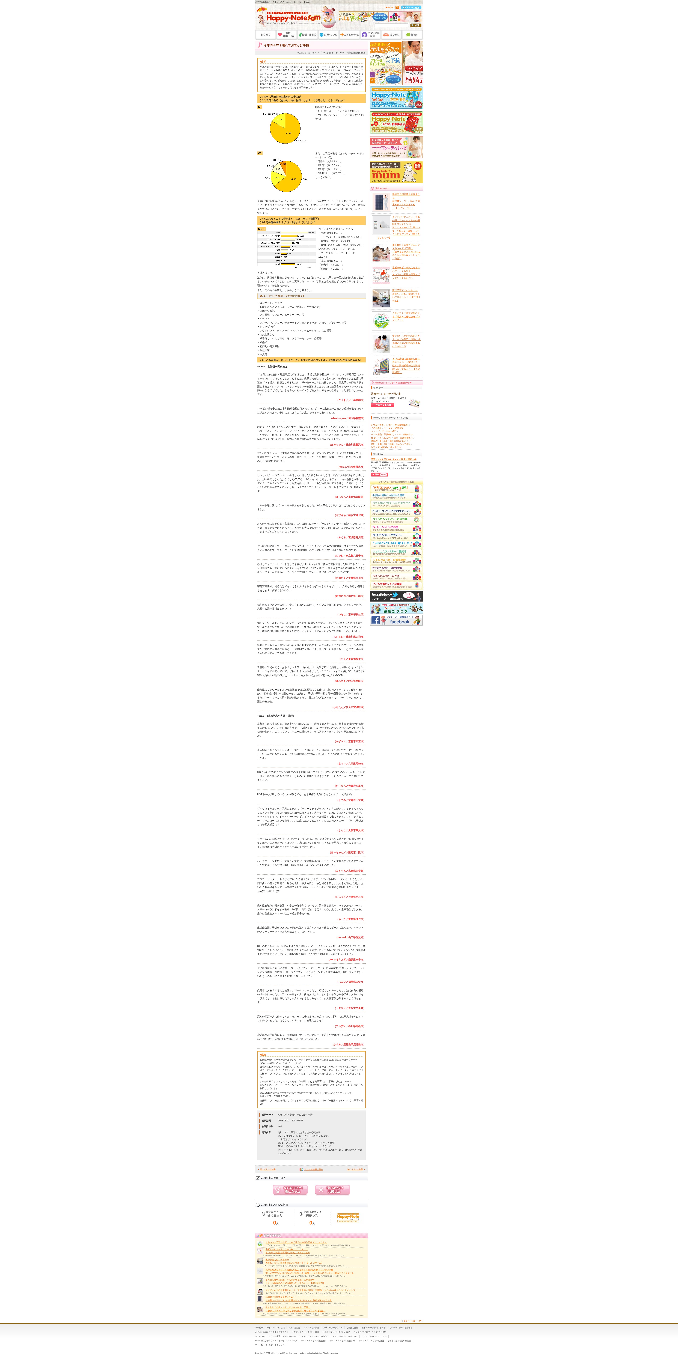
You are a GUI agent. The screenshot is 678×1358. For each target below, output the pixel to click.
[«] (342, 17)
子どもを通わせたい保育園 (399, 1341)
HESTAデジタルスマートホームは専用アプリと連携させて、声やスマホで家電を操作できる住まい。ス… (304, 1266)
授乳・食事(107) (379, 444)
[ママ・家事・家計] (370, 35)
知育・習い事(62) (379, 447)
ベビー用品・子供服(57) (382, 434)
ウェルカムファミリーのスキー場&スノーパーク (276, 1341)
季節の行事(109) (379, 441)
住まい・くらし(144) (381, 438)
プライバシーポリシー (333, 1328)
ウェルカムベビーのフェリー (374, 1336)
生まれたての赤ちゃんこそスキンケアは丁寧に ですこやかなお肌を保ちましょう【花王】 (406, 251)
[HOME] (265, 35)
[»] (417, 17)
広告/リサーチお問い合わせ (373, 1328)
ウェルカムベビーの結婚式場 (342, 1341)
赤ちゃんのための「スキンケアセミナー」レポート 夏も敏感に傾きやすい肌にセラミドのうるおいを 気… (305, 1314)
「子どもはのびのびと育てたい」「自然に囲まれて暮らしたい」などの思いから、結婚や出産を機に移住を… (309, 1245)
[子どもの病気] (349, 35)
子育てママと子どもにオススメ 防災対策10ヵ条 (394, 459)
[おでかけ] (391, 35)
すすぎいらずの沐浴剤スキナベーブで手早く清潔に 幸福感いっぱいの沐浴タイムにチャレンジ (310, 1290)
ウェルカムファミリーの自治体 (313, 1336)
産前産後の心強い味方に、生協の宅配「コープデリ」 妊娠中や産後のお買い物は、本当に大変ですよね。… (305, 1255)
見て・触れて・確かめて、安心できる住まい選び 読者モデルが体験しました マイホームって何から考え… (305, 1286)
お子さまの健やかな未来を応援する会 (271, 1332)
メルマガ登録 (294, 1328)
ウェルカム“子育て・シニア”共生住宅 (370, 1332)
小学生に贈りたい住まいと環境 (336, 1332)
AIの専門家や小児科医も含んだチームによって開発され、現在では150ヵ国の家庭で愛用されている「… (304, 1276)
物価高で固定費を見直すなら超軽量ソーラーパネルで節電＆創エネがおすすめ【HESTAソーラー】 (406, 201)
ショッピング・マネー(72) (383, 431)
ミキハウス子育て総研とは (400, 1328)
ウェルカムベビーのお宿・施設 (344, 1336)
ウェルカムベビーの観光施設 (313, 1341)
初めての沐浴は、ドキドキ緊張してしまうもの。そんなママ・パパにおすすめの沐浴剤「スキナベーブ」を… (309, 1293)
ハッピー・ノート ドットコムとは (270, 1328)
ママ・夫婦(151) (404, 434)
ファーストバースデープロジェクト (270, 1345)
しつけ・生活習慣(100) (397, 425)
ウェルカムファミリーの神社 (371, 1341)
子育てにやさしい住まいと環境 (305, 1332)
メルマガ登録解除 (311, 1328)
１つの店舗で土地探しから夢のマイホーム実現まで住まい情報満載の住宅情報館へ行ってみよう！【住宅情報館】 (406, 365)
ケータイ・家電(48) (393, 428)
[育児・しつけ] (328, 35)
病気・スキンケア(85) (399, 444)
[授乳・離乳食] (307, 35)
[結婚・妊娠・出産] (286, 35)
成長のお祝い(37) (397, 441)
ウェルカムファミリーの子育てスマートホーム (275, 1336)
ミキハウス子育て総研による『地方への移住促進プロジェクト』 (296, 1242)
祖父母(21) (395, 447)
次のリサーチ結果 (355, 1169)
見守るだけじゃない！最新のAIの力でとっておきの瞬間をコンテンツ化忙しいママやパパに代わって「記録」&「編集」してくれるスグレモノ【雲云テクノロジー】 (398, 227)
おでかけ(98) (377, 425)
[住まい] (412, 35)
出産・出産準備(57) (403, 438)
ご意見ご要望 (352, 1328)
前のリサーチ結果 (268, 1169)
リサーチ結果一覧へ (313, 1169)
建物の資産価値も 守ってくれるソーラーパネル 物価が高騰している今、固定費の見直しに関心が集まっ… (305, 1303)
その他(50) (376, 428)
